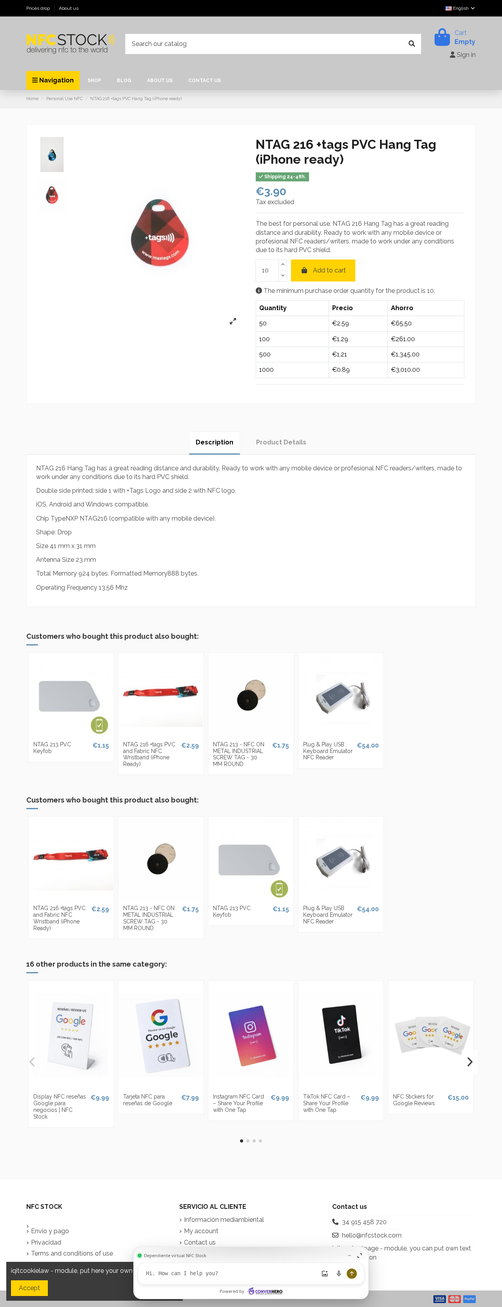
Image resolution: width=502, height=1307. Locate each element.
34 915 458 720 (364, 1222)
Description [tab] (214, 442)
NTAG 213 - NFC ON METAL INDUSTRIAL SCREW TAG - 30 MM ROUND (238, 754)
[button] (241, 1140)
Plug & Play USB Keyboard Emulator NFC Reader (328, 751)
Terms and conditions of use (72, 1253)
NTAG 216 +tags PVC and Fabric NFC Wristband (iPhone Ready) (149, 754)
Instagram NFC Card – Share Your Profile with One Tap (238, 1103)
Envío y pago (50, 1231)
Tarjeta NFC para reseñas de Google (147, 1099)
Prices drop (38, 8)
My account (201, 1231)
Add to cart (329, 270)
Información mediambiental (224, 1219)
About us (68, 8)
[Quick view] (71, 734)
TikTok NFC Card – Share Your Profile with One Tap (326, 1103)
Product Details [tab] (281, 442)
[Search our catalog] (411, 44)
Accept (29, 1288)
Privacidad (46, 1242)
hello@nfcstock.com (372, 1235)
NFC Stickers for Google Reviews (414, 1099)
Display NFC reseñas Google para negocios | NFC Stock (59, 1106)
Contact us (200, 1242)
